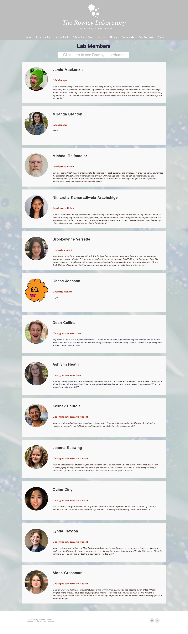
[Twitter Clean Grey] (152, 620)
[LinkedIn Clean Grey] (157, 620)
